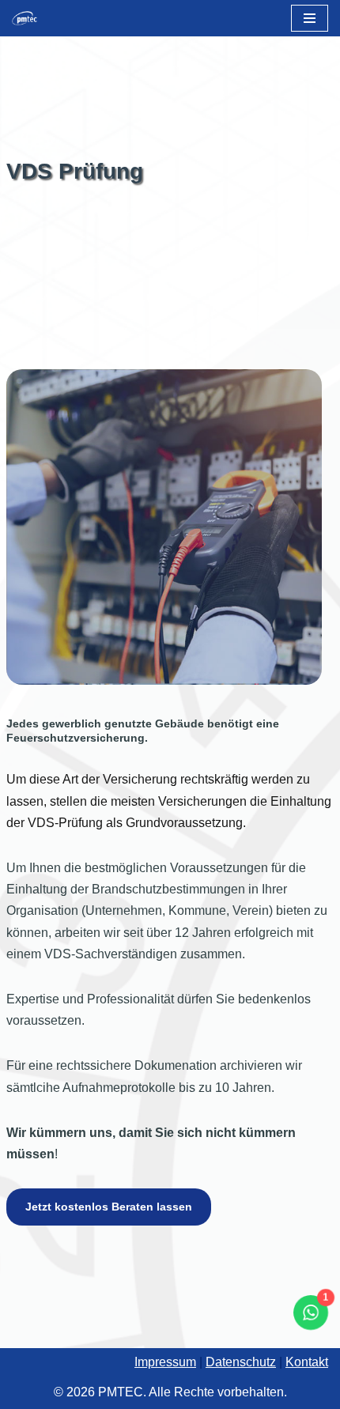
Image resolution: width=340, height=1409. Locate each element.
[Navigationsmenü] (309, 18)
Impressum (165, 1362)
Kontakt (306, 1362)
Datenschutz (241, 1362)
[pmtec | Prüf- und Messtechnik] (28, 18)
